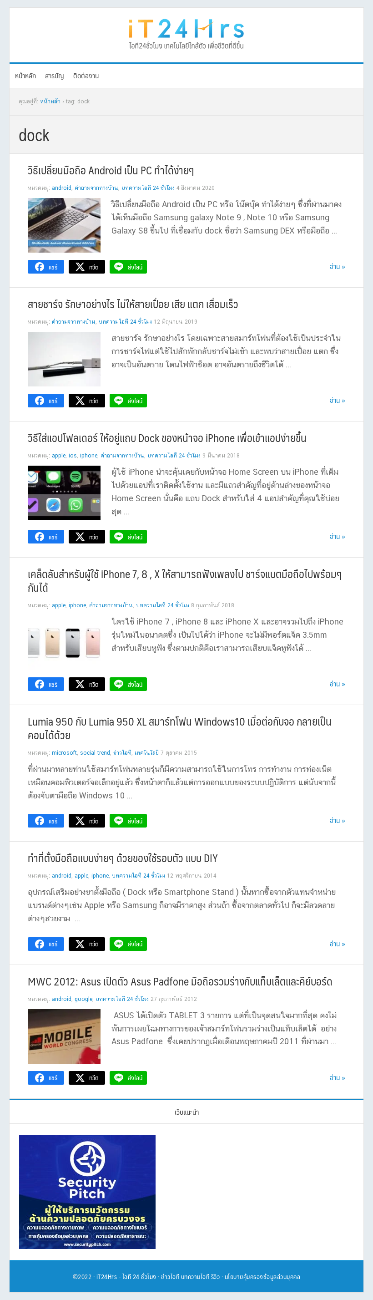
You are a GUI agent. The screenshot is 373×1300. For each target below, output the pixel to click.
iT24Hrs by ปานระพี (186, 32)
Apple (59, 455)
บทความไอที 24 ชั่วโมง (148, 188)
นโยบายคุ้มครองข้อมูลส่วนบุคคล (263, 1276)
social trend (95, 753)
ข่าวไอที (122, 753)
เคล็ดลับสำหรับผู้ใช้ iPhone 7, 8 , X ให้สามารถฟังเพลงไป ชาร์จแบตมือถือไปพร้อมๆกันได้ (185, 580)
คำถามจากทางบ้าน (96, 188)
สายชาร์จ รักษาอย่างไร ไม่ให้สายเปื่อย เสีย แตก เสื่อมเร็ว (133, 304)
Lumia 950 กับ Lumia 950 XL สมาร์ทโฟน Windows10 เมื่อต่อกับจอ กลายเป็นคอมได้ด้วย (180, 728)
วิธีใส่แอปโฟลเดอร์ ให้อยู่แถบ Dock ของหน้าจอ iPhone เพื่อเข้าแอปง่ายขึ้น (167, 437)
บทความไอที (195, 1276)
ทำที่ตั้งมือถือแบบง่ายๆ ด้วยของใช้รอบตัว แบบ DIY (123, 857)
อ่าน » (337, 266)
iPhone (88, 455)
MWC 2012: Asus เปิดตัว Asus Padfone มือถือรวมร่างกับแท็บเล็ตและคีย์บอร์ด (180, 981)
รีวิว (215, 1276)
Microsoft (64, 753)
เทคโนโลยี (147, 753)
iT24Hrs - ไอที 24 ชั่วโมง (126, 1276)
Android (61, 188)
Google (83, 999)
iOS (73, 455)
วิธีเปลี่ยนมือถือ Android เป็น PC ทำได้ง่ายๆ (111, 170)
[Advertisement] (260, 1192)
